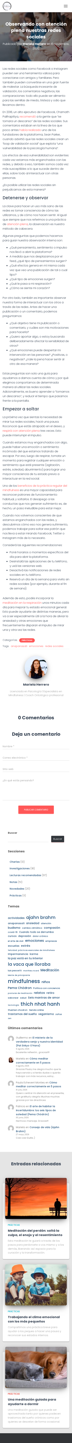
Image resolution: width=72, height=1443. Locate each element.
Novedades (17, 888)
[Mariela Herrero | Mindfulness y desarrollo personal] (8, 6)
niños (46, 982)
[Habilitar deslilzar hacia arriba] (65, 1436)
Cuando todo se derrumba (36, 932)
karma (34, 954)
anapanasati (19, 646)
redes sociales (54, 646)
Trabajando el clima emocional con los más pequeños (34, 1319)
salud (23, 997)
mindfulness (24, 981)
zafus (58, 1014)
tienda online (36, 1010)
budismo (14, 928)
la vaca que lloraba (29, 964)
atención (46, 923)
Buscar (12, 833)
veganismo (46, 1014)
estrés (25, 946)
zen (9, 1018)
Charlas (15, 862)
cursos (12, 936)
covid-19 (12, 932)
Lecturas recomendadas (25, 875)
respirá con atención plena (21, 431)
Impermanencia (18, 954)
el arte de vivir (16, 941)
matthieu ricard (31, 970)
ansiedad (32, 923)
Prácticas (27, 640)
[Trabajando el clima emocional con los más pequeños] (36, 1284)
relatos (39, 993)
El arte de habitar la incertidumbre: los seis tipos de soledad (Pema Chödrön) (36, 1110)
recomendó (28, 117)
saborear (13, 997)
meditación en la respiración (22, 603)
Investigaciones (20, 868)
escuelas (13, 946)
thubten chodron (17, 1010)
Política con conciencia (46, 988)
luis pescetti (15, 970)
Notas (13, 882)
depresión (24, 936)
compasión (52, 928)
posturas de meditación (20, 993)
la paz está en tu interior (25, 958)
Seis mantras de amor (44, 998)
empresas (51, 941)
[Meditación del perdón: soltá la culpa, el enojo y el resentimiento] (36, 1198)
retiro (50, 993)
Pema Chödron (20, 988)
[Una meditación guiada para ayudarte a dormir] (36, 1367)
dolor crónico (40, 936)
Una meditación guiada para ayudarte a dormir (32, 1401)
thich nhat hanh (40, 1004)
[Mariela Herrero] (36, 667)
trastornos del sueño (22, 1014)
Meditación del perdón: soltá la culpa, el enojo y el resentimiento (35, 1232)
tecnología (13, 1005)
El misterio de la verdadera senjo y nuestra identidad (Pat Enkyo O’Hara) (39, 1041)
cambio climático (32, 927)
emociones (36, 646)
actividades (16, 918)
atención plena (17, 224)
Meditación (50, 970)
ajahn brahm (41, 917)
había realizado (30, 130)
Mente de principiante (19, 975)
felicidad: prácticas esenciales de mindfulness (31, 950)
